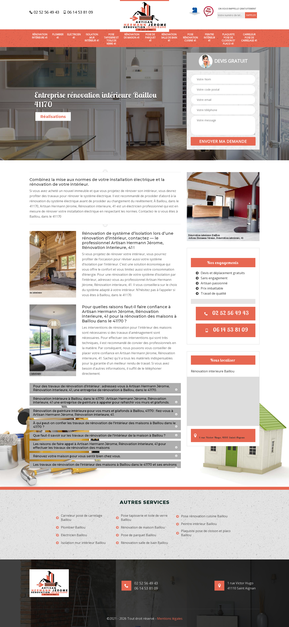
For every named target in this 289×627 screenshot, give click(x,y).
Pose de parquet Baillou (138, 535)
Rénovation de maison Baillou (143, 527)
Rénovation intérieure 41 (40, 36)
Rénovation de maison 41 (132, 36)
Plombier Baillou (73, 527)
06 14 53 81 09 (79, 12)
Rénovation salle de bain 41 (169, 37)
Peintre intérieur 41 (209, 37)
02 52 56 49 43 (46, 12)
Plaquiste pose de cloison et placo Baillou (206, 533)
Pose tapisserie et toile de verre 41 (111, 39)
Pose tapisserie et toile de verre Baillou (144, 518)
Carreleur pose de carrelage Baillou (81, 518)
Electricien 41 (74, 36)
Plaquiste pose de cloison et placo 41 (228, 39)
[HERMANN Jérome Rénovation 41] (144, 16)
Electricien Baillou (74, 535)
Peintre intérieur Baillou (199, 524)
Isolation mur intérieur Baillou (83, 543)
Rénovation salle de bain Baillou (144, 543)
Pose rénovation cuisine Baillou (204, 516)
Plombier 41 (58, 36)
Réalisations (53, 116)
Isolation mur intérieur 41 (92, 37)
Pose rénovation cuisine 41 (190, 37)
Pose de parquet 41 (150, 37)
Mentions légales (169, 618)
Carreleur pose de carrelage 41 (249, 37)
